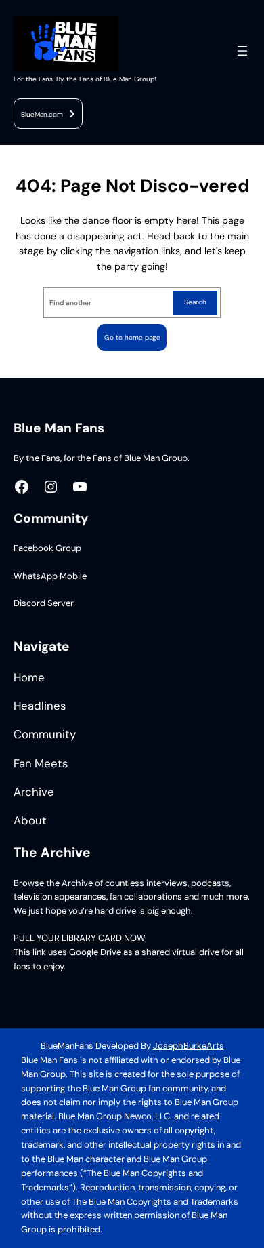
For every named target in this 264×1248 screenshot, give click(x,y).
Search (195, 302)
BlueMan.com (42, 114)
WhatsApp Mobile (50, 576)
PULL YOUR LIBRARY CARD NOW (80, 938)
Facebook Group (47, 548)
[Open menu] (242, 51)
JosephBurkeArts (188, 1045)
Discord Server (44, 603)
